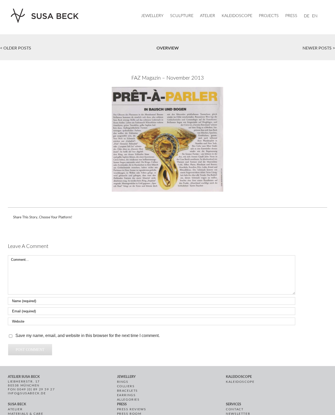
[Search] (325, 16)
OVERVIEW (168, 48)
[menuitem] (155, 16)
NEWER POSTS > (319, 48)
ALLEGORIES (128, 399)
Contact (234, 409)
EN (314, 16)
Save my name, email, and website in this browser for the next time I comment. (87, 335)
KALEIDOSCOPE (240, 381)
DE (306, 16)
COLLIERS (126, 386)
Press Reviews (131, 409)
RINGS (123, 381)
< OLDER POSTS (15, 48)
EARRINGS (126, 395)
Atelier (15, 409)
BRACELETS (127, 390)
